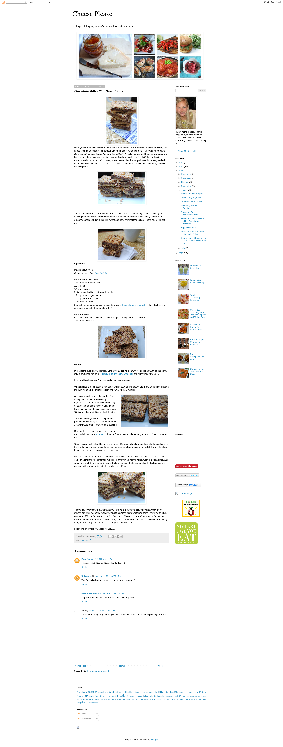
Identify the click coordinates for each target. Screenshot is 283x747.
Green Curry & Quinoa (191, 197)
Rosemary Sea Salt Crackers (190, 206)
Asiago (100, 692)
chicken (136, 692)
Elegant (174, 692)
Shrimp (159, 699)
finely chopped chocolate (134, 305)
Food (190, 692)
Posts (83, 713)
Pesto (113, 699)
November (186, 178)
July (183, 248)
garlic (91, 696)
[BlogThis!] (112, 536)
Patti (83, 559)
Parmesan (98, 699)
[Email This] (109, 536)
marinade (186, 696)
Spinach (194, 699)
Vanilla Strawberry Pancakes (195, 297)
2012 (181, 166)
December (186, 174)
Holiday (131, 696)
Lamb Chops (169, 696)
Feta (181, 692)
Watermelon (93, 702)
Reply (84, 567)
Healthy (122, 695)
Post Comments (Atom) (98, 671)
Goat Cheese (101, 696)
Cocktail (144, 692)
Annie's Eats (100, 273)
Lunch (178, 696)
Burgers (121, 692)
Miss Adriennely (89, 593)
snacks (174, 699)
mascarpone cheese (198, 696)
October (185, 182)
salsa (146, 699)
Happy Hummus (188, 227)
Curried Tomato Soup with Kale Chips (197, 371)
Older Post (163, 666)
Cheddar (128, 692)
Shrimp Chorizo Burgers (192, 193)
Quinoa (134, 699)
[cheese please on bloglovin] (188, 486)
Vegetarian (82, 702)
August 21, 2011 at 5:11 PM (99, 559)
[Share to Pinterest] (121, 536)
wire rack (100, 434)
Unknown (86, 576)
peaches (107, 699)
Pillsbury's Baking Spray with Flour (116, 374)
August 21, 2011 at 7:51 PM (108, 576)
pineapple (121, 699)
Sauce (152, 699)
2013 (181, 162)
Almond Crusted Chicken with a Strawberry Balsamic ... (192, 221)
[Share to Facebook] (118, 536)
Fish (185, 692)
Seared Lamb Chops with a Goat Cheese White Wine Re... (193, 240)
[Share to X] (115, 536)
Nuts (91, 699)
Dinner (160, 691)
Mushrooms (82, 699)
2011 (181, 170)
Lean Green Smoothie (195, 266)
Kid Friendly (159, 696)
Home (122, 666)
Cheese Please (92, 14)
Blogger (154, 739)
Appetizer (91, 692)
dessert (85, 540)
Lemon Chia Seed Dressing (197, 281)
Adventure (81, 692)
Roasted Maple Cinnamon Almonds (197, 342)
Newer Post (80, 666)
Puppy (128, 699)
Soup (181, 699)
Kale (151, 696)
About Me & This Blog (188, 151)
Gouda (110, 696)
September (186, 186)
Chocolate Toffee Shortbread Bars (189, 213)
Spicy (187, 699)
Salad (140, 699)
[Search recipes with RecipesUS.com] (183, 493)
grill (114, 696)
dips (167, 692)
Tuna (204, 699)
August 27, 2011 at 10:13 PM (102, 610)
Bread (105, 692)
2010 (181, 253)
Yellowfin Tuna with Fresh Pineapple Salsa (192, 232)
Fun (91, 540)
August (184, 190)
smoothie (166, 699)
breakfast (113, 692)
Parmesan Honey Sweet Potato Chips (196, 327)
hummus (138, 696)
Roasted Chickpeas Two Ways (197, 356)
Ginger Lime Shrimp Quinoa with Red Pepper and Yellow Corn (198, 313)
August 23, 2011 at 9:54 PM (111, 593)
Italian (145, 696)
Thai (199, 699)
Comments (85, 719)
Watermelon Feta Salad (192, 201)
